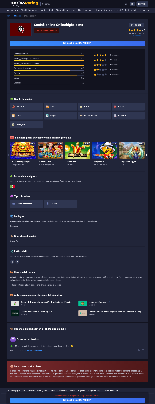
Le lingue (97, 10)
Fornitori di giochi (77, 390)
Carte (86, 106)
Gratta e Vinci (90, 115)
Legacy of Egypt (128, 162)
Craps (121, 106)
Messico (17, 16)
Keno (18, 115)
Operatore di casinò (113, 10)
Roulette (20, 106)
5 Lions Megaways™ (21, 162)
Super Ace (71, 162)
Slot (52, 106)
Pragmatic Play (94, 390)
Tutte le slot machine (58, 390)
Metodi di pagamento (16, 390)
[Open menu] (8, 4)
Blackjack (20, 124)
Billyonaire (99, 162)
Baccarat (122, 115)
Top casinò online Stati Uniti (77, 43)
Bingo (53, 115)
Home (9, 16)
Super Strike (45, 162)
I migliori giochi (46, 10)
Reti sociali (130, 10)
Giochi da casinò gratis (37, 390)
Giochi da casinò (29, 10)
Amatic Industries (110, 390)
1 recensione (136, 36)
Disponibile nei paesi (66, 10)
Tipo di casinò (85, 10)
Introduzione (13, 10)
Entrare (142, 4)
